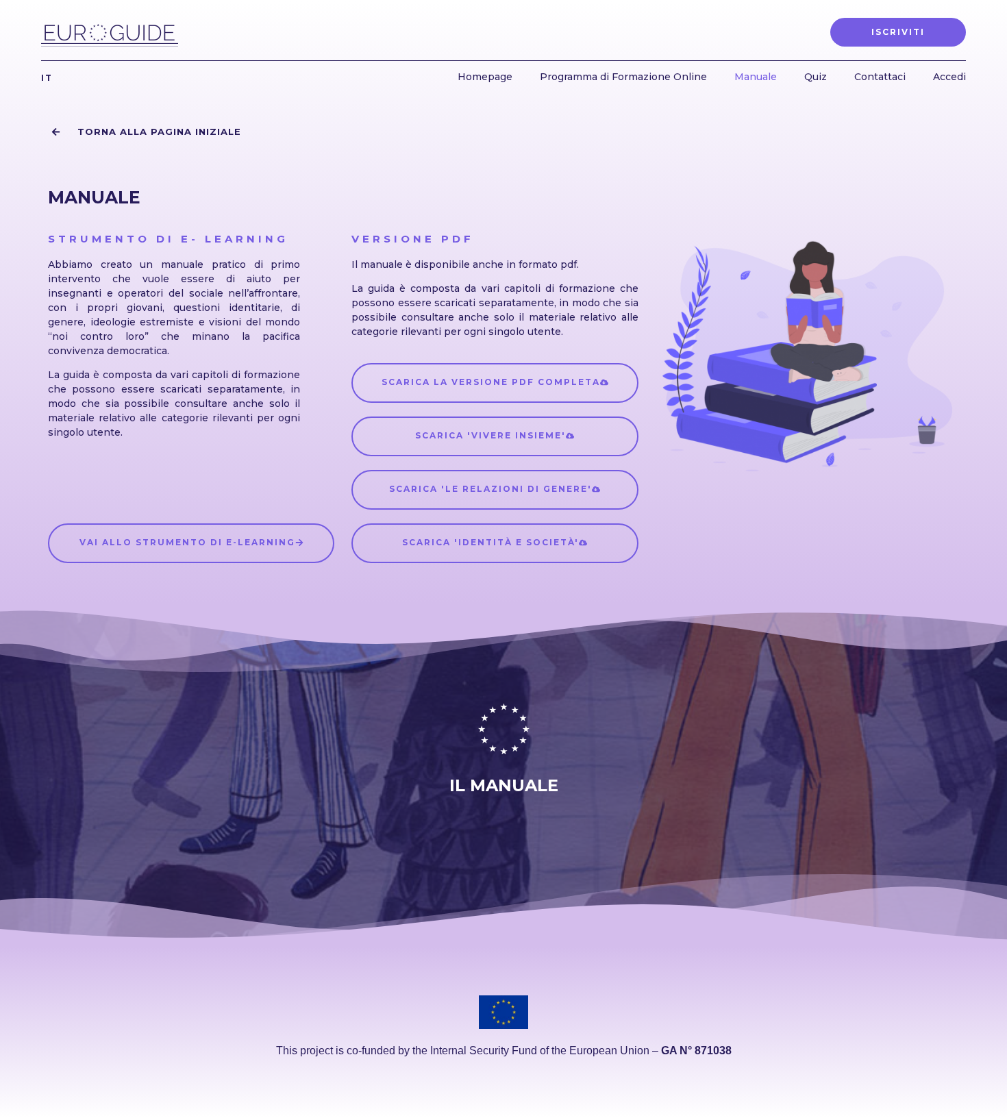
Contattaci (880, 77)
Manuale (755, 77)
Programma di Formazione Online (623, 77)
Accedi (949, 77)
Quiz (815, 77)
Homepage (485, 77)
